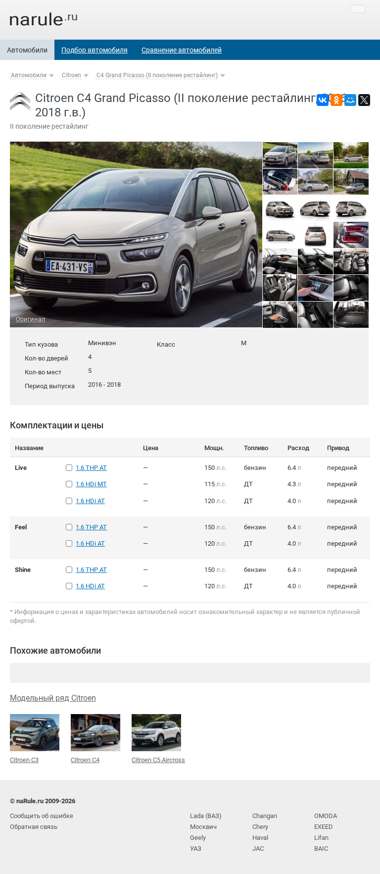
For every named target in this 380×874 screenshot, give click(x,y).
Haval (260, 837)
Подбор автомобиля (94, 50)
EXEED (323, 826)
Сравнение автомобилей (182, 50)
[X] (364, 100)
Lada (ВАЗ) (206, 816)
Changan (264, 816)
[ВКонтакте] (323, 100)
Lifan (321, 837)
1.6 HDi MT (91, 484)
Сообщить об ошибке (41, 816)
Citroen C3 (24, 760)
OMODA (325, 816)
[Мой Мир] (350, 100)
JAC (258, 848)
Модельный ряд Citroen (53, 698)
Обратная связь (33, 826)
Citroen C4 (85, 760)
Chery (260, 826)
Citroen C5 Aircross (158, 760)
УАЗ (195, 848)
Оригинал (31, 319)
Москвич (203, 826)
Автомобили (27, 50)
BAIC (321, 848)
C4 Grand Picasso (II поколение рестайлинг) (157, 75)
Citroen (71, 75)
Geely (198, 837)
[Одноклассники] (336, 100)
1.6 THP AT (91, 467)
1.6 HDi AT (90, 501)
